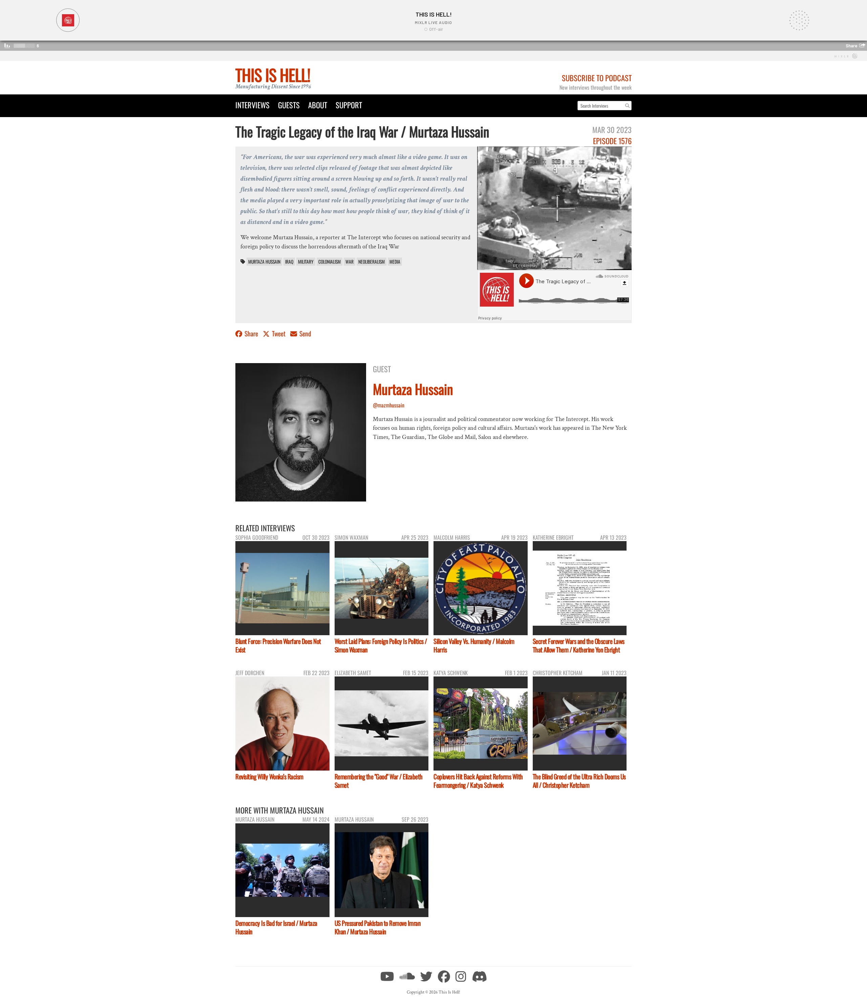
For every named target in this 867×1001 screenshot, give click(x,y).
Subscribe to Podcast (597, 77)
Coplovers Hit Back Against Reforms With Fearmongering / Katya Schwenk (478, 781)
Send (304, 333)
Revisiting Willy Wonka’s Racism (269, 776)
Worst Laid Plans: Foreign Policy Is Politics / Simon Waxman (381, 645)
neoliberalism (371, 261)
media (394, 261)
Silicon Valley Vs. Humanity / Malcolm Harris (474, 645)
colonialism (329, 261)
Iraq (289, 261)
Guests (289, 104)
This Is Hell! (272, 75)
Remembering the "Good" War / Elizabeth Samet (379, 781)
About (317, 104)
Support (349, 104)
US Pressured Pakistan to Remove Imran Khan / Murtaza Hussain (378, 927)
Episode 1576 (612, 140)
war (349, 261)
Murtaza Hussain (264, 261)
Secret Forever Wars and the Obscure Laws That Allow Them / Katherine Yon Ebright (579, 645)
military (306, 261)
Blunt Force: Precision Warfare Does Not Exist (278, 645)
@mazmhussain (388, 405)
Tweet (279, 333)
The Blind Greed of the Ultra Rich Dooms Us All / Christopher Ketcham (579, 781)
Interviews (252, 104)
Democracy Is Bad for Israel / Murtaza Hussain (276, 927)
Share (251, 333)
